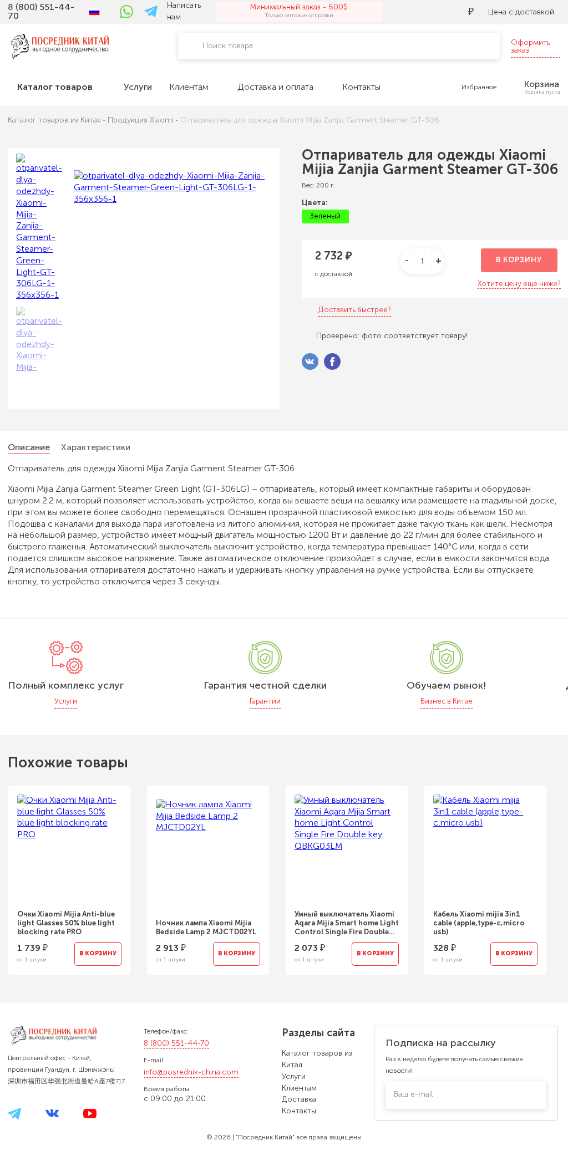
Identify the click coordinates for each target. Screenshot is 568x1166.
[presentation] (536, 873)
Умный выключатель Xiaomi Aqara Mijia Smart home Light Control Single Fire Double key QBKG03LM (347, 923)
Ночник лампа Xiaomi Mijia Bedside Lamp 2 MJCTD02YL (206, 927)
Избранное (479, 87)
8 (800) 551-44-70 (176, 1043)
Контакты (299, 1111)
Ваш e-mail (413, 1094)
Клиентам (299, 1088)
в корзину (519, 260)
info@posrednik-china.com (191, 1072)
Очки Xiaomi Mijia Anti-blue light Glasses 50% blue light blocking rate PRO (66, 923)
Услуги (294, 1076)
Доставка (299, 1099)
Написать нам (184, 11)
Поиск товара (227, 45)
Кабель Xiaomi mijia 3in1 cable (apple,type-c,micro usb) (479, 923)
